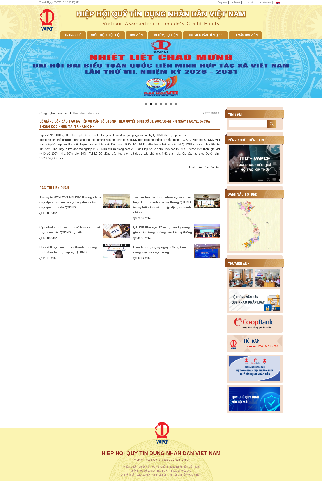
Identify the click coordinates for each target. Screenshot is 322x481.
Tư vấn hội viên (245, 35)
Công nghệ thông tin (53, 113)
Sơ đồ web (265, 2)
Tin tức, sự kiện (165, 35)
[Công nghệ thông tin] (254, 163)
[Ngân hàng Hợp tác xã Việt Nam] (254, 322)
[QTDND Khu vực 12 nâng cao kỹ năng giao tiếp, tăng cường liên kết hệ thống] (207, 231)
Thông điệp (221, 2)
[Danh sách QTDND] (254, 225)
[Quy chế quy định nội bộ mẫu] (254, 397)
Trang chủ (73, 35)
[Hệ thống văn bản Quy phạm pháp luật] (254, 299)
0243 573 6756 (262, 346)
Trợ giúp (249, 2)
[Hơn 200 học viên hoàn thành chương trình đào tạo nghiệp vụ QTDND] (116, 251)
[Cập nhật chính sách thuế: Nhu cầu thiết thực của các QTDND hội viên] (116, 231)
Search (271, 124)
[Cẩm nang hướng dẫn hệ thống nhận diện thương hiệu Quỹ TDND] (254, 367)
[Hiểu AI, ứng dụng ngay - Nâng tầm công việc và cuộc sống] (207, 251)
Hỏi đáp (251, 341)
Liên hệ (236, 2)
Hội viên (136, 35)
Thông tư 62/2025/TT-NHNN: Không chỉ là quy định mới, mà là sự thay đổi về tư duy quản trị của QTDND (70, 202)
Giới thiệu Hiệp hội (105, 35)
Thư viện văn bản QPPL (205, 35)
